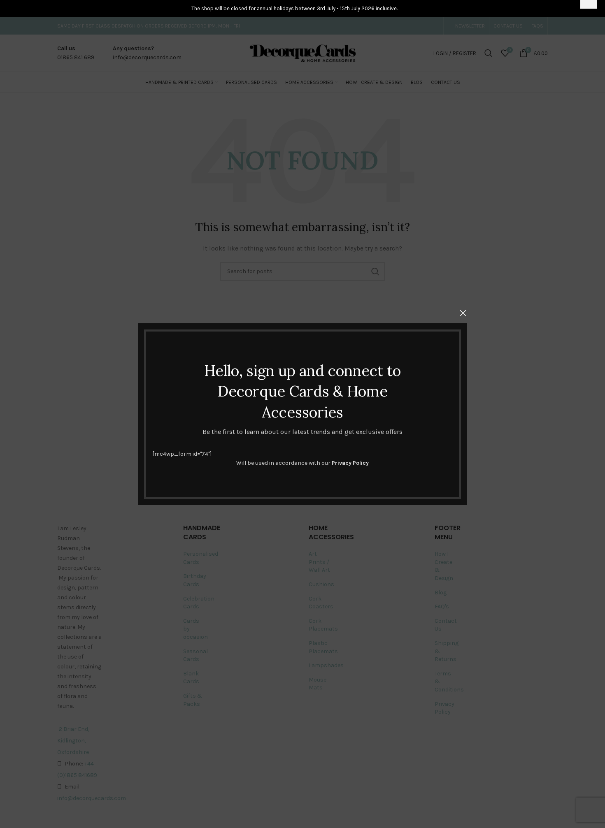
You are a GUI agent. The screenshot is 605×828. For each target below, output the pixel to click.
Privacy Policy (350, 462)
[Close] (463, 313)
